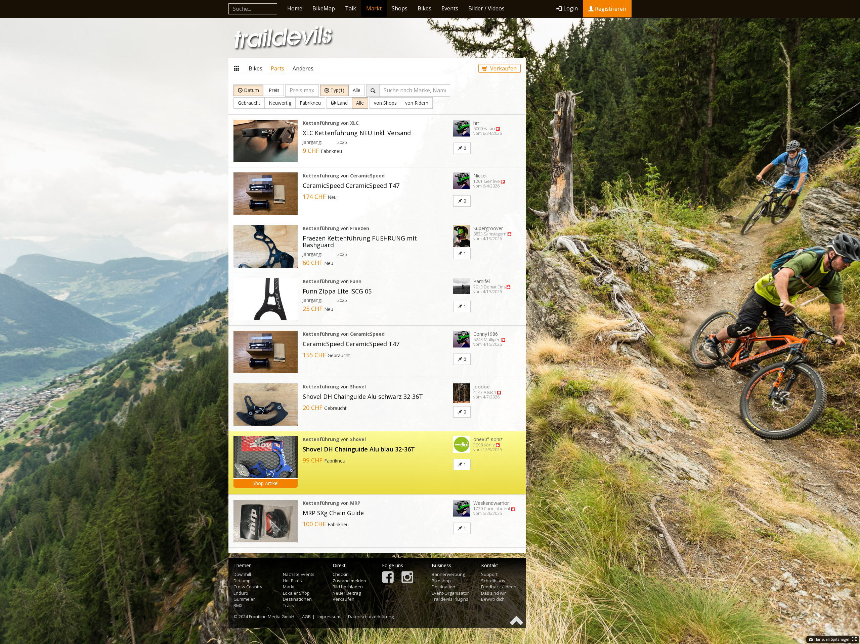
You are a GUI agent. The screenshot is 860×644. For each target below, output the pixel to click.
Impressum (328, 616)
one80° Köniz (488, 439)
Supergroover (488, 228)
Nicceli (480, 175)
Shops (399, 8)
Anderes (303, 68)
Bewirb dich (493, 599)
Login (570, 8)
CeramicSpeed (367, 175)
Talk (350, 8)
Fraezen (359, 228)
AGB (306, 616)
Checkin (341, 574)
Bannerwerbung (448, 574)
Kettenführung (321, 123)
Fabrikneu (310, 103)
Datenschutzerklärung (371, 616)
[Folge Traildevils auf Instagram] (407, 577)
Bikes (424, 8)
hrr (476, 123)
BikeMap (323, 8)
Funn (355, 281)
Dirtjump (242, 581)
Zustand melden (349, 581)
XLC (354, 123)
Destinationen (297, 599)
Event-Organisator (450, 593)
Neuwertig (280, 103)
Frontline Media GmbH (271, 616)
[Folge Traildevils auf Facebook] (388, 577)
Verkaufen (503, 68)
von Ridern (416, 103)
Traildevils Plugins (450, 599)
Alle (356, 90)
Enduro (240, 593)
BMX (238, 605)
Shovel (358, 386)
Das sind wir (493, 593)
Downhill (242, 574)
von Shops (385, 103)
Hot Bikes (292, 581)
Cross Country (247, 587)
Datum (251, 90)
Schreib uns (493, 581)
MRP (355, 503)
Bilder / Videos (486, 8)
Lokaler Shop (296, 593)
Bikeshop (441, 581)
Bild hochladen (348, 587)
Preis (273, 90)
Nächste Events (298, 574)
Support (489, 574)
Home (294, 8)
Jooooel (481, 386)
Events (449, 8)
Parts (277, 68)
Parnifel (481, 281)
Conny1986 (485, 334)
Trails (288, 605)
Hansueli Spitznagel (831, 639)
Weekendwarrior (491, 503)
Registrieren (610, 8)
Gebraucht (249, 103)
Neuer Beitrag (347, 593)
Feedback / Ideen (498, 587)
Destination (443, 587)
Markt (374, 8)
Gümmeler (244, 599)
